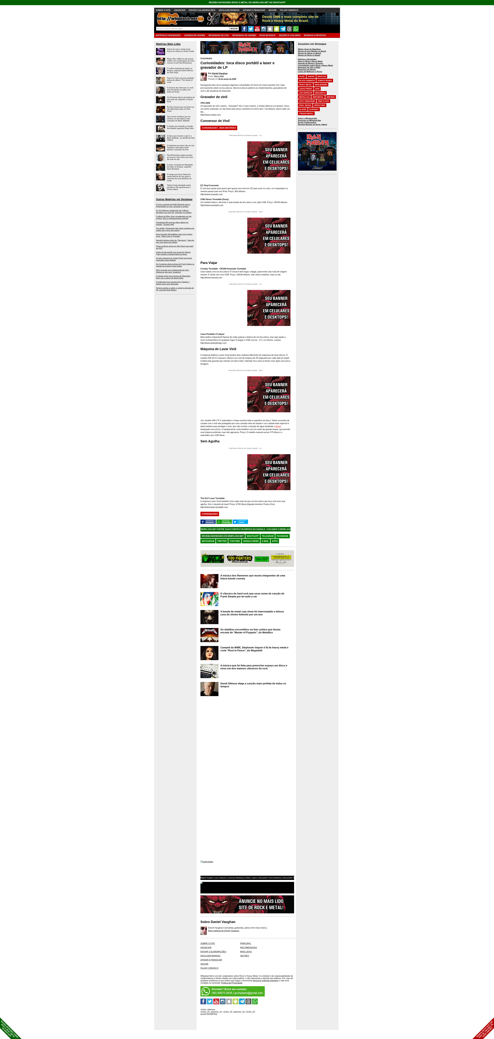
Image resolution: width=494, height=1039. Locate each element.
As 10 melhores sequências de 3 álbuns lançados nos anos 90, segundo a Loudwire (174, 211)
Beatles (322, 76)
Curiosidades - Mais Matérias (219, 128)
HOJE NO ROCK (267, 35)
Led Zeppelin (305, 93)
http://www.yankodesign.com (213, 343)
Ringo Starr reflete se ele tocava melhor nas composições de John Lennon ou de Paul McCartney (180, 61)
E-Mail (265, 541)
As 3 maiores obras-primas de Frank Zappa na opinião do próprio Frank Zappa (175, 265)
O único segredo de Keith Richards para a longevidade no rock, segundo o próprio (173, 205)
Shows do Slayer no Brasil (309, 53)
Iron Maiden (321, 85)
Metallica (304, 97)
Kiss (317, 89)
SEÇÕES (290, 35)
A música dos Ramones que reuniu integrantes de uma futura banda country (252, 577)
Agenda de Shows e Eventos (310, 63)
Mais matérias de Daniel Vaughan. (224, 931)
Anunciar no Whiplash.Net (309, 120)
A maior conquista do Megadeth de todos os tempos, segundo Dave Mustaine (180, 167)
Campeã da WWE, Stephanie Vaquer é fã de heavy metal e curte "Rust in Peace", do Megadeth (254, 649)
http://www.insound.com (211, 277)
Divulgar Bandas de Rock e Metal (312, 124)
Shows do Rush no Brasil (309, 55)
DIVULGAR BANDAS (229, 10)
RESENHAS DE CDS (219, 35)
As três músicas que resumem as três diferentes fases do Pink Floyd (180, 109)
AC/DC (302, 76)
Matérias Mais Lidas (168, 44)
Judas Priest (305, 89)
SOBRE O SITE (163, 10)
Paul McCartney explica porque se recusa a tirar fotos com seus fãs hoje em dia (180, 157)
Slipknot (314, 109)
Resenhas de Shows (307, 69)
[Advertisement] (222, 236)
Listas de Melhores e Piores (310, 72)
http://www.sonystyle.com (211, 205)
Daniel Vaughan (220, 73)
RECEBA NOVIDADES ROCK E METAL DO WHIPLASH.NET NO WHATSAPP (247, 2)
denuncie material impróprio (265, 981)
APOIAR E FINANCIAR (254, 10)
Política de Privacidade (231, 983)
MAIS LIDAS (246, 952)
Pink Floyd (323, 101)
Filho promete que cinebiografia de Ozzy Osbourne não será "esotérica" (172, 271)
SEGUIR (272, 10)
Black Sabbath (307, 81)
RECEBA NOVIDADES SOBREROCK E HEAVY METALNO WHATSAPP (9, 1029)
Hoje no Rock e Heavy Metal (310, 61)
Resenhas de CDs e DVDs (309, 67)
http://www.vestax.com (210, 115)
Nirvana (331, 97)
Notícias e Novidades (307, 59)
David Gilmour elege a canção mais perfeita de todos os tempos (253, 685)
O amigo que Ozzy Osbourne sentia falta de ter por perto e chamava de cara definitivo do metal (179, 177)
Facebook (282, 536)
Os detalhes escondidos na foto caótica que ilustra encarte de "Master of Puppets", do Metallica (250, 631)
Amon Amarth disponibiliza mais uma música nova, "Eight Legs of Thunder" (174, 235)
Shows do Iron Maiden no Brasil (312, 51)
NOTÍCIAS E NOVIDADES (168, 35)
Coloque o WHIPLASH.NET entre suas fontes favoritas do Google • (210, 529)
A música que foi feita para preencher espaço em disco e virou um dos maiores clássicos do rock (253, 667)
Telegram (268, 536)
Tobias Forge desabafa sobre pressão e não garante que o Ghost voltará (179, 187)
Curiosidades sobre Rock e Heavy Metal (315, 65)
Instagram (208, 541)
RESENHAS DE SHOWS (244, 35)
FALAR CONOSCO (289, 10)
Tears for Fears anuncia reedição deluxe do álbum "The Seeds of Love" (180, 80)
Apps (275, 541)
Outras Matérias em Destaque (174, 199)
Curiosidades (206, 58)
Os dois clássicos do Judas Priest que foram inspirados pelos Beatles (174, 259)
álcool (278, 426)
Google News (251, 541)
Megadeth (320, 93)
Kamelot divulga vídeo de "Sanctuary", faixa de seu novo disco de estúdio (175, 241)
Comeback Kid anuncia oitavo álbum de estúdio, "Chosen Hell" (172, 223)
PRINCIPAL (245, 943)
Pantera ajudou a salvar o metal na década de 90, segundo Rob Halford (175, 289)
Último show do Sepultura (309, 49)
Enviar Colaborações (307, 122)
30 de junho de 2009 (227, 79)
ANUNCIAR (179, 10)
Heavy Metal (305, 85)
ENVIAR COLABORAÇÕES (202, 10)
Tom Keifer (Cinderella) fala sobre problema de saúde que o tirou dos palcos (175, 229)
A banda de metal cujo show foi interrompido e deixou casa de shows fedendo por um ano (252, 613)
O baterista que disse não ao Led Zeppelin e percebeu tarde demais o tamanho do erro (180, 147)
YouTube (235, 541)
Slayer (302, 109)
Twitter (222, 541)
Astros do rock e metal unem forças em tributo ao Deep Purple (180, 50)
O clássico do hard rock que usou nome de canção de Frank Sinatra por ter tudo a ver (252, 595)
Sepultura (319, 105)
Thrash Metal (306, 113)
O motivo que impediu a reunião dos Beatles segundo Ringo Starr (180, 127)
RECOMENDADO (248, 947)
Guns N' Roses (325, 81)
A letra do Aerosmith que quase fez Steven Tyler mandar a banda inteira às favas (173, 253)
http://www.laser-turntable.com (214, 507)
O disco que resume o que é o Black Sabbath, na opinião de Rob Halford (181, 138)
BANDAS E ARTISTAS (315, 35)
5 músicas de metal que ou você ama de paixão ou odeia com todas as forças (180, 90)
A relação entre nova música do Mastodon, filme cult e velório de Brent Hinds (173, 277)
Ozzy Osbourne (307, 101)
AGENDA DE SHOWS (194, 35)
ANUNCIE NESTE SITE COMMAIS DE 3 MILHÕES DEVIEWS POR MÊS (485, 1029)
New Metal (318, 97)
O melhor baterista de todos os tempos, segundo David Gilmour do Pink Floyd (180, 70)
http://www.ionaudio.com (211, 194)
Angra (311, 76)
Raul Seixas (305, 105)
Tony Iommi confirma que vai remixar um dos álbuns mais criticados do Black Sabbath (178, 119)
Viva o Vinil (219, 76)
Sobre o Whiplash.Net (307, 118)
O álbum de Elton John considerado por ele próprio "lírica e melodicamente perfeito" (173, 217)
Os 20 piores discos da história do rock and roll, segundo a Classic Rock (181, 99)
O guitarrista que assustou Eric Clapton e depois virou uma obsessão (172, 283)
